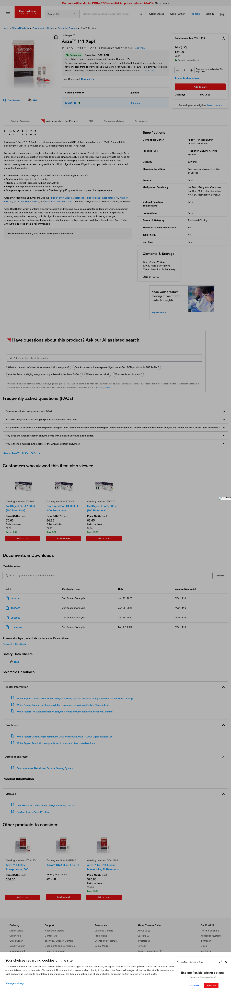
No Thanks (194, 986)
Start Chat (211, 986)
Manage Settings (15, 983)
